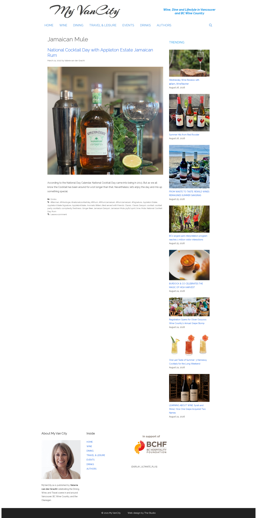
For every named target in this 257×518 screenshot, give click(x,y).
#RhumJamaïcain (107, 202)
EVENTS (128, 25)
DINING (78, 25)
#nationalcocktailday (80, 202)
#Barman (55, 202)
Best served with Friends (113, 205)
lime (138, 208)
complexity (67, 208)
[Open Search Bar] (211, 25)
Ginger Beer (87, 208)
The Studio (150, 513)
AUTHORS (164, 25)
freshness (77, 208)
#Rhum (94, 202)
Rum (54, 211)
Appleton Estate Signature (59, 205)
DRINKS (145, 25)
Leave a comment (59, 214)
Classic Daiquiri (139, 205)
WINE (63, 25)
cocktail (150, 205)
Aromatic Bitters (94, 205)
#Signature (137, 202)
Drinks (53, 199)
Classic (128, 205)
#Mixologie (65, 202)
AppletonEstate (79, 205)
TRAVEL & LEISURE (102, 25)
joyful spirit (130, 208)
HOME (48, 25)
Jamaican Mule (118, 208)
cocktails (57, 208)
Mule (143, 208)
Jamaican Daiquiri (102, 208)
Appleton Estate (150, 202)
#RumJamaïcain (123, 202)
